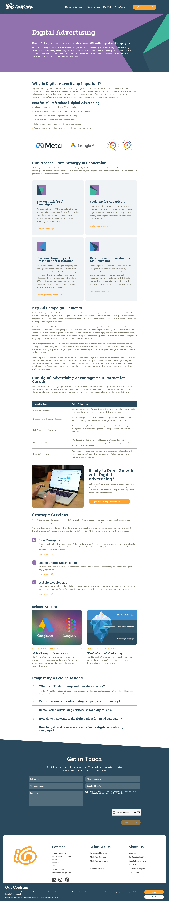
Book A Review (134, 873)
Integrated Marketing (98, 853)
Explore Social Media (99, 226)
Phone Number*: (94, 779)
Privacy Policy (54, 897)
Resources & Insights (137, 869)
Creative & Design (97, 869)
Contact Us (142, 7)
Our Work (107, 7)
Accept (154, 892)
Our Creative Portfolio (137, 857)
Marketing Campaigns (99, 861)
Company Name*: (37, 786)
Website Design (134, 865)
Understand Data (97, 292)
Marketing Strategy (98, 857)
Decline (154, 896)
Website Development (137, 861)
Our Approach (93, 7)
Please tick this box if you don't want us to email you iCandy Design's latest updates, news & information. (112, 792)
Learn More (43, 555)
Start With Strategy (45, 229)
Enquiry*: (34, 793)
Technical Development (99, 865)
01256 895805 (58, 870)
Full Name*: (35, 779)
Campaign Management (47, 295)
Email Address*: (94, 786)
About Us (132, 853)
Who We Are (120, 7)
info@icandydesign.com (61, 873)
